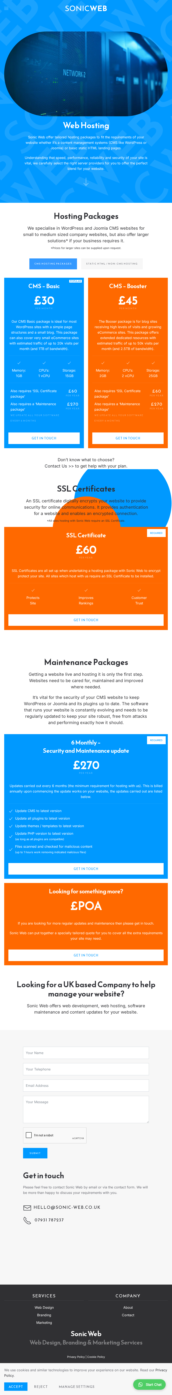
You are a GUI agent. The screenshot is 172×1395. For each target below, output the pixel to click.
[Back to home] (86, 8)
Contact (128, 1315)
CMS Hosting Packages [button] (53, 263)
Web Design (44, 1307)
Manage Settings (77, 1386)
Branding (44, 1315)
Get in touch (44, 438)
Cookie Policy (96, 1356)
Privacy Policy (76, 1356)
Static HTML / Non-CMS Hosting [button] (112, 263)
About (128, 1307)
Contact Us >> (59, 466)
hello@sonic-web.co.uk (67, 1207)
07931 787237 (49, 1220)
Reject (41, 1386)
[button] (6, 8)
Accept (16, 1386)
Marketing (44, 1322)
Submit (35, 1153)
